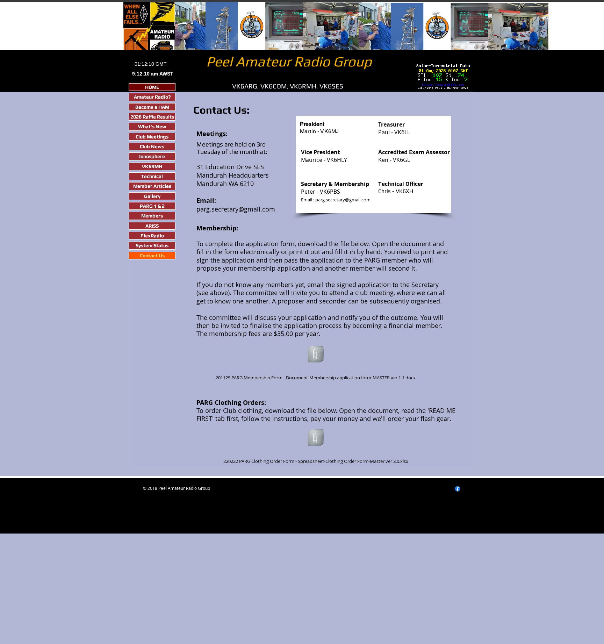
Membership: (217, 228)
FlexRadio (152, 235)
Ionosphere (152, 156)
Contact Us (152, 255)
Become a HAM (152, 107)
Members (152, 216)
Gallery (152, 196)
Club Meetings (152, 136)
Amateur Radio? (152, 97)
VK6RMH (152, 166)
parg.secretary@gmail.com (235, 209)
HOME (152, 87)
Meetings (210, 144)
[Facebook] (457, 488)
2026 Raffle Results (152, 117)
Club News (152, 146)
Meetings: (212, 133)
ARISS (152, 226)
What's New (152, 126)
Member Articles (152, 186)
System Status (152, 245)
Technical (152, 176)
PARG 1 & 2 (152, 206)
